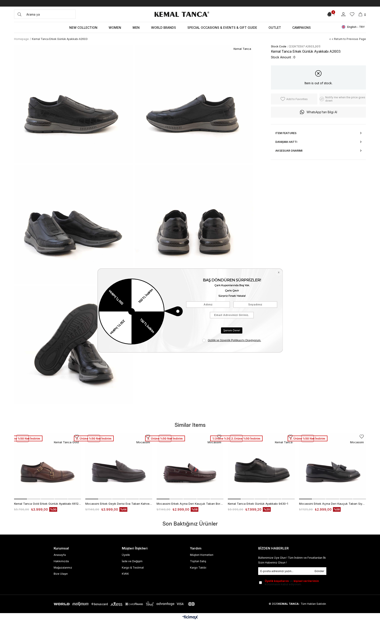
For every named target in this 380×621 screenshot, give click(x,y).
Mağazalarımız (63, 567)
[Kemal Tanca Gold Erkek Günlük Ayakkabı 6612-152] (47, 466)
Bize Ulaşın (61, 573)
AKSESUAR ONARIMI (288, 150)
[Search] (19, 14)
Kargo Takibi (198, 567)
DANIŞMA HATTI (286, 142)
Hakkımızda (61, 561)
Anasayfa (60, 554)
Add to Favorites (362, 436)
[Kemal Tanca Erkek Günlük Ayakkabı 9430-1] (261, 466)
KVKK (125, 573)
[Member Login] (343, 14)
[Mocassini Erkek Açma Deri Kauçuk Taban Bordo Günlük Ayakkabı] (190, 466)
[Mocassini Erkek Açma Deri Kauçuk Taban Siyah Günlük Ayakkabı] (332, 466)
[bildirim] (330, 14)
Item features (285, 133)
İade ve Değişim (132, 561)
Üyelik (126, 554)
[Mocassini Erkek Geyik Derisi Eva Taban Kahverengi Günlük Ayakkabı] (118, 466)
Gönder (319, 571)
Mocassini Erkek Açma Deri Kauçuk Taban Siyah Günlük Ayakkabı (332, 503)
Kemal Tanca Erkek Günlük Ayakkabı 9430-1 (258, 503)
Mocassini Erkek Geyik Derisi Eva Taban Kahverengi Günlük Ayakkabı (118, 503)
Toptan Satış (198, 561)
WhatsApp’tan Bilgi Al (322, 112)
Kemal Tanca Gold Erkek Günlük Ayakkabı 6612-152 (47, 503)
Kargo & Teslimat (133, 567)
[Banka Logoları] (125, 604)
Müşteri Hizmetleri (201, 554)
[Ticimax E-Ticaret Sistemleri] (190, 617)
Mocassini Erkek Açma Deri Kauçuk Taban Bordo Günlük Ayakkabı (190, 503)
